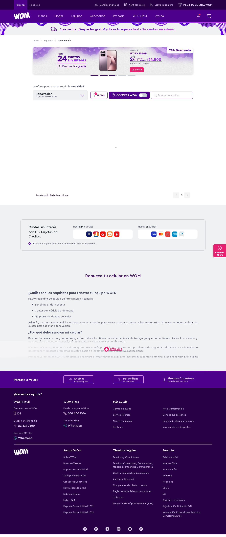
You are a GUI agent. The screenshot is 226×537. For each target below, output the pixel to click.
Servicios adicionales (174, 500)
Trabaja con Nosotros (74, 475)
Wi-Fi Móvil (140, 16)
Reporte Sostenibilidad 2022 (78, 512)
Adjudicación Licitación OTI (177, 506)
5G (164, 493)
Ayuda (159, 16)
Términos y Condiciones (126, 457)
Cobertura (118, 497)
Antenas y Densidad (123, 479)
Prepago (119, 16)
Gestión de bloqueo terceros (178, 420)
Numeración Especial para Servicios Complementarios (181, 514)
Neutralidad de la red (74, 487)
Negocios (168, 481)
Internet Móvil (170, 469)
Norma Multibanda (122, 420)
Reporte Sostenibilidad (75, 469)
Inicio (36, 40)
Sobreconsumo (71, 493)
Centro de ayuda (122, 408)
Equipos (76, 16)
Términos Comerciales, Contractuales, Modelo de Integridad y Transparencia (133, 465)
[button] (94, 75)
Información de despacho (176, 427)
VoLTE (166, 487)
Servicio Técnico (122, 414)
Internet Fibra (170, 463)
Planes (42, 16)
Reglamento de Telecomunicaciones (132, 491)
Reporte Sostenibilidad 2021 (78, 506)
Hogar (59, 16)
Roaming (167, 475)
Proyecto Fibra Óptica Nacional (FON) (133, 503)
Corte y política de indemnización (131, 472)
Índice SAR (69, 500)
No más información (173, 408)
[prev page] (176, 195)
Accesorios (97, 16)
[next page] (187, 195)
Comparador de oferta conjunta (130, 485)
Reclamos (118, 427)
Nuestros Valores (72, 463)
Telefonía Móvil (170, 457)
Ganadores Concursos (75, 481)
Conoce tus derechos (174, 414)
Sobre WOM (69, 457)
